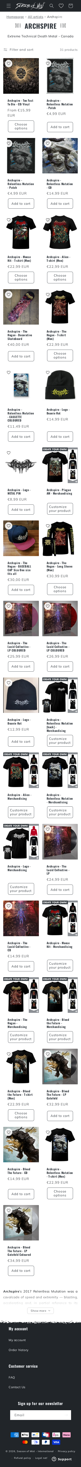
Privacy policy (66, 1451)
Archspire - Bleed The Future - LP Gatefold (58, 1094)
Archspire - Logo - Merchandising (19, 868)
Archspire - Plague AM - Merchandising (59, 491)
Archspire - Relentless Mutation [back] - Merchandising (60, 725)
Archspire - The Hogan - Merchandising (17, 1023)
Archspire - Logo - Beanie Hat (58, 411)
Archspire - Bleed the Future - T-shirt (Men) (20, 1094)
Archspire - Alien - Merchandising (20, 796)
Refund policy (22, 1457)
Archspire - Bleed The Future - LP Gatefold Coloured (19, 1250)
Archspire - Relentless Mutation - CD (60, 183)
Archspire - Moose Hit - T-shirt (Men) (19, 258)
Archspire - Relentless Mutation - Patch (60, 104)
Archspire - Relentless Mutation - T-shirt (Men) (60, 1172)
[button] (8, 6)
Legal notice (42, 1457)
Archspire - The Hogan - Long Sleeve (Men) (60, 566)
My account (17, 1340)
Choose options (21, 126)
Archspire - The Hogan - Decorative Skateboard (20, 335)
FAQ (12, 1377)
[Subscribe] (66, 1415)
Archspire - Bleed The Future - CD (19, 1171)
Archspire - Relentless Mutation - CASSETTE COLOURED (21, 415)
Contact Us (17, 1387)
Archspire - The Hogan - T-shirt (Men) (57, 335)
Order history (19, 1350)
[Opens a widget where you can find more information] (62, 1459)
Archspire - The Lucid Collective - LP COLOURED (19, 646)
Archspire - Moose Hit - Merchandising (60, 944)
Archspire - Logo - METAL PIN (19, 491)
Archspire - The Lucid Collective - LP (58, 869)
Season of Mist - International (35, 1451)
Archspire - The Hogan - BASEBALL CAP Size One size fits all (19, 568)
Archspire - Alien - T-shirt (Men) (59, 258)
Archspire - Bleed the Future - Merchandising (58, 1023)
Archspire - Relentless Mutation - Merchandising (60, 798)
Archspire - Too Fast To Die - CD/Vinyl (20, 102)
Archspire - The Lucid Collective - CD (19, 946)
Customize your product (60, 509)
